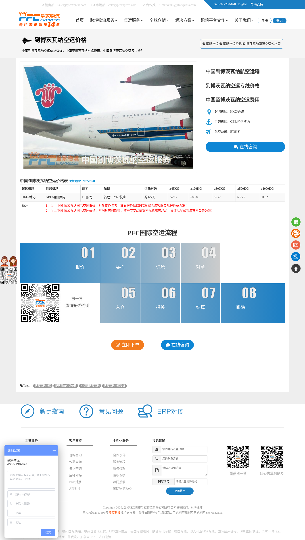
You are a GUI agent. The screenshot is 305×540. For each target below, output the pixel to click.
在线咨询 (247, 146)
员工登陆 (138, 512)
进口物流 (105, 537)
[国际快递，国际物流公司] (39, 19)
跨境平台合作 (213, 20)
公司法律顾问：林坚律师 (187, 507)
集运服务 (132, 20)
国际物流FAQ (122, 488)
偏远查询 (75, 468)
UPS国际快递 (118, 531)
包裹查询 (75, 462)
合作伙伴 (119, 455)
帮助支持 (257, 4)
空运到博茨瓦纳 (90, 385)
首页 (80, 20)
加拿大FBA (88, 537)
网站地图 (199, 512)
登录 (279, 20)
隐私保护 (119, 475)
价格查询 (75, 455)
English (242, 4)
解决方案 (183, 20)
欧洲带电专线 (161, 531)
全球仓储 (158, 20)
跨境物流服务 (102, 20)
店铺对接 (75, 475)
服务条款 (119, 468)
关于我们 (243, 20)
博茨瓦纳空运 (43, 385)
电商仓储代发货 (95, 531)
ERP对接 (75, 482)
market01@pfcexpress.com (179, 5)
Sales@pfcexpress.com (71, 5)
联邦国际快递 (71, 531)
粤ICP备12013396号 (95, 512)
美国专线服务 (139, 531)
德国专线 (180, 531)
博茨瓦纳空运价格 (66, 385)
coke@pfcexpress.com (122, 5)
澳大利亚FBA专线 (202, 531)
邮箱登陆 (151, 512)
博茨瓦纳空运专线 (114, 385)
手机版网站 (164, 512)
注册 (264, 20)
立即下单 (129, 344)
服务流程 (119, 462)
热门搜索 (119, 482)
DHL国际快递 (249, 531)
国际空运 (212, 44)
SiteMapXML (214, 512)
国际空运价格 (232, 44)
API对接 (75, 488)
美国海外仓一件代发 (63, 537)
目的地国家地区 (183, 512)
